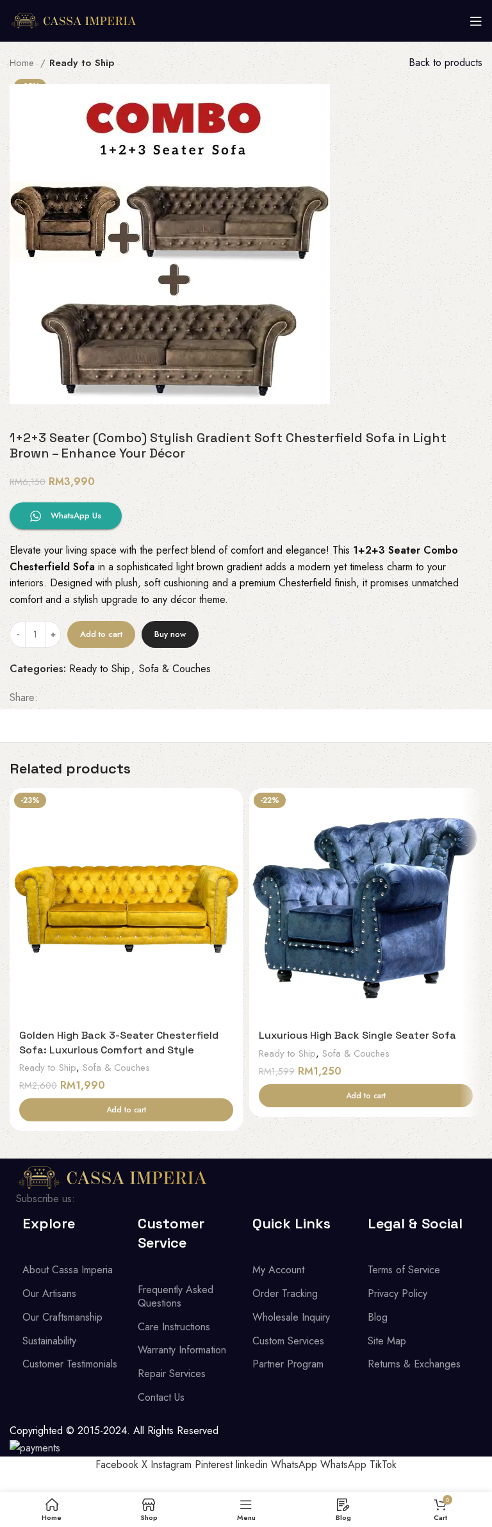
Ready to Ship (82, 63)
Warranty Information (182, 1349)
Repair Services (172, 1373)
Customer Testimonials (69, 1364)
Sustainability (49, 1340)
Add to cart (101, 634)
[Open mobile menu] (476, 21)
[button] (126, 1109)
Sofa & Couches (175, 668)
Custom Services (288, 1340)
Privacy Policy (397, 1293)
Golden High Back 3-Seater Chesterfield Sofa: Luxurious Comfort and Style (118, 1042)
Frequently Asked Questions (175, 1296)
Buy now (170, 634)
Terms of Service (404, 1269)
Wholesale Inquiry (291, 1317)
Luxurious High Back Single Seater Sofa (357, 1035)
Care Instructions (174, 1326)
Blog (378, 1317)
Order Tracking (285, 1293)
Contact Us (161, 1397)
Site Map (387, 1340)
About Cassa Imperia (67, 1269)
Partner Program (288, 1364)
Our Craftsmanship (62, 1317)
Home (23, 63)
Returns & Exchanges (414, 1364)
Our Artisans (49, 1293)
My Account (278, 1269)
